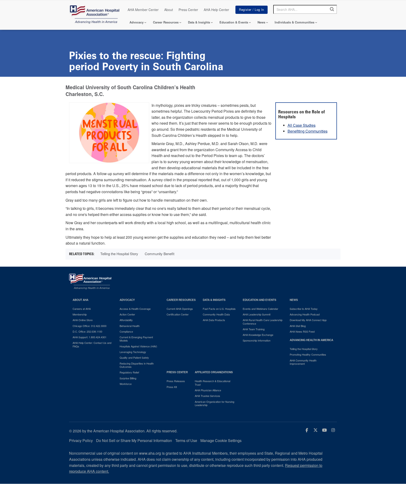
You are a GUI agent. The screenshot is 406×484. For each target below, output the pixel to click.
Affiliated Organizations (214, 372)
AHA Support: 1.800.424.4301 (89, 337)
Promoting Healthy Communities (308, 354)
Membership (80, 314)
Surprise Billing (128, 378)
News (261, 22)
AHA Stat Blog (298, 325)
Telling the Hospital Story (119, 253)
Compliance (126, 331)
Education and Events (259, 300)
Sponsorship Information (256, 340)
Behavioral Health (130, 325)
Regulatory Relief (129, 372)
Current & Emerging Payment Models (136, 338)
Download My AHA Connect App (308, 320)
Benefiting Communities (308, 131)
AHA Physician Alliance (208, 390)
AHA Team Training (254, 329)
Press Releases (176, 381)
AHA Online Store (83, 320)
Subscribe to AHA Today (304, 308)
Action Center (127, 314)
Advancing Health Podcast (305, 314)
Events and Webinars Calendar (260, 308)
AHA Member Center (143, 9)
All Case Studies (302, 125)
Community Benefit (159, 253)
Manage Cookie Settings (221, 440)
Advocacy (136, 22)
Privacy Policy (81, 440)
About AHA (80, 300)
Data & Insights (199, 22)
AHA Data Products (214, 320)
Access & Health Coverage (135, 308)
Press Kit (172, 386)
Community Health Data (216, 314)
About (168, 9)
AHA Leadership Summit (256, 314)
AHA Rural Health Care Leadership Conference (262, 321)
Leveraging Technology (133, 351)
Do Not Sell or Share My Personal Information (134, 440)
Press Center (188, 9)
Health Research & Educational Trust (212, 382)
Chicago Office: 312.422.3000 (89, 325)
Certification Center (178, 314)
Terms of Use (186, 440)
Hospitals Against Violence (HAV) (138, 346)
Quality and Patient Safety (134, 357)
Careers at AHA (82, 308)
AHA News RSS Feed (302, 331)
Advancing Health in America (311, 340)
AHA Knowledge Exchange (258, 334)
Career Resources (166, 22)
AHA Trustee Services (207, 395)
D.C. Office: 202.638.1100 (87, 331)
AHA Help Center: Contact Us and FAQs (92, 344)
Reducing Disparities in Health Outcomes (137, 365)
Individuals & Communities (294, 22)
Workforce (126, 383)
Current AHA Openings (180, 308)
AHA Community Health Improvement (303, 362)
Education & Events (233, 22)
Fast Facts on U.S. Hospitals (219, 308)
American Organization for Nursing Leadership (214, 403)
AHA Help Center (216, 9)
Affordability (126, 320)
